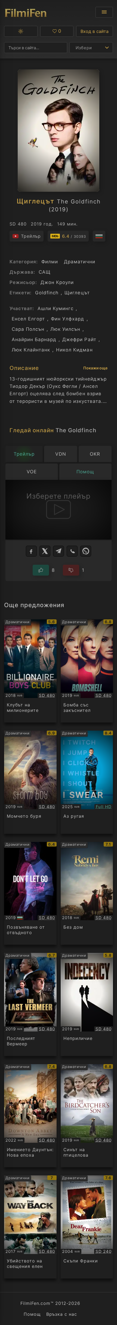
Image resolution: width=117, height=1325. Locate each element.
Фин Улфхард (67, 319)
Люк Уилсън (65, 329)
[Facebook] (31, 551)
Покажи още (95, 368)
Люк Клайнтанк (31, 350)
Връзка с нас (61, 1314)
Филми (49, 261)
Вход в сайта (95, 31)
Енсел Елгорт (28, 319)
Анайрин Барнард (34, 339)
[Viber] (72, 551)
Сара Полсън (28, 329)
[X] (44, 551)
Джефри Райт (79, 339)
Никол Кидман (74, 350)
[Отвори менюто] (104, 12)
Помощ (32, 1314)
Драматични (79, 261)
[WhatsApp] (85, 551)
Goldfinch (47, 292)
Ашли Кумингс (55, 308)
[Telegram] (58, 551)
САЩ (45, 272)
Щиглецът (77, 292)
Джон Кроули (57, 282)
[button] (21, 31)
